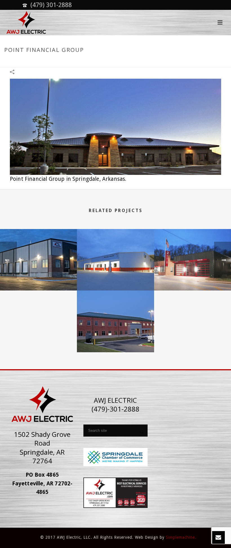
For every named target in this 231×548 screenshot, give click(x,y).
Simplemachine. (181, 537)
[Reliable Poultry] (115, 251)
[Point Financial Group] (115, 126)
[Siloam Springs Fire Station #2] (192, 251)
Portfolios (163, 61)
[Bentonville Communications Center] (115, 313)
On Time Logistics (38, 276)
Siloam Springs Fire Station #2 (192, 276)
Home (144, 61)
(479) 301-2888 (51, 4)
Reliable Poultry (115, 276)
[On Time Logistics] (38, 251)
